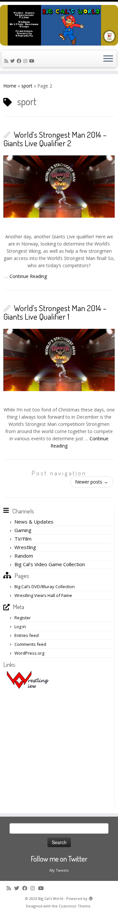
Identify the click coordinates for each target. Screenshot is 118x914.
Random (23, 555)
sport (26, 86)
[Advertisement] (59, 748)
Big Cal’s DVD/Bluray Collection (44, 586)
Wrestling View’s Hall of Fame (43, 595)
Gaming (22, 530)
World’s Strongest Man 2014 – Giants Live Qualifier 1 (55, 312)
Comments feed (30, 644)
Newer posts (91, 482)
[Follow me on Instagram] (26, 61)
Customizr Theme (74, 906)
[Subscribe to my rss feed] (7, 61)
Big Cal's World (50, 898)
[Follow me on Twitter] (13, 61)
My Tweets (59, 870)
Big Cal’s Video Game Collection (49, 564)
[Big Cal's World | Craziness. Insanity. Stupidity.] (59, 25)
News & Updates (33, 521)
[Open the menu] (108, 59)
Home (9, 86)
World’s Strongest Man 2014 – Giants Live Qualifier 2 (55, 138)
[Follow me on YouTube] (32, 61)
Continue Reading (28, 276)
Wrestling (25, 547)
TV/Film (22, 538)
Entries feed (26, 635)
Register (22, 618)
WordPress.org (29, 653)
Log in (20, 626)
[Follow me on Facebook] (20, 61)
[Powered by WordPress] (90, 897)
